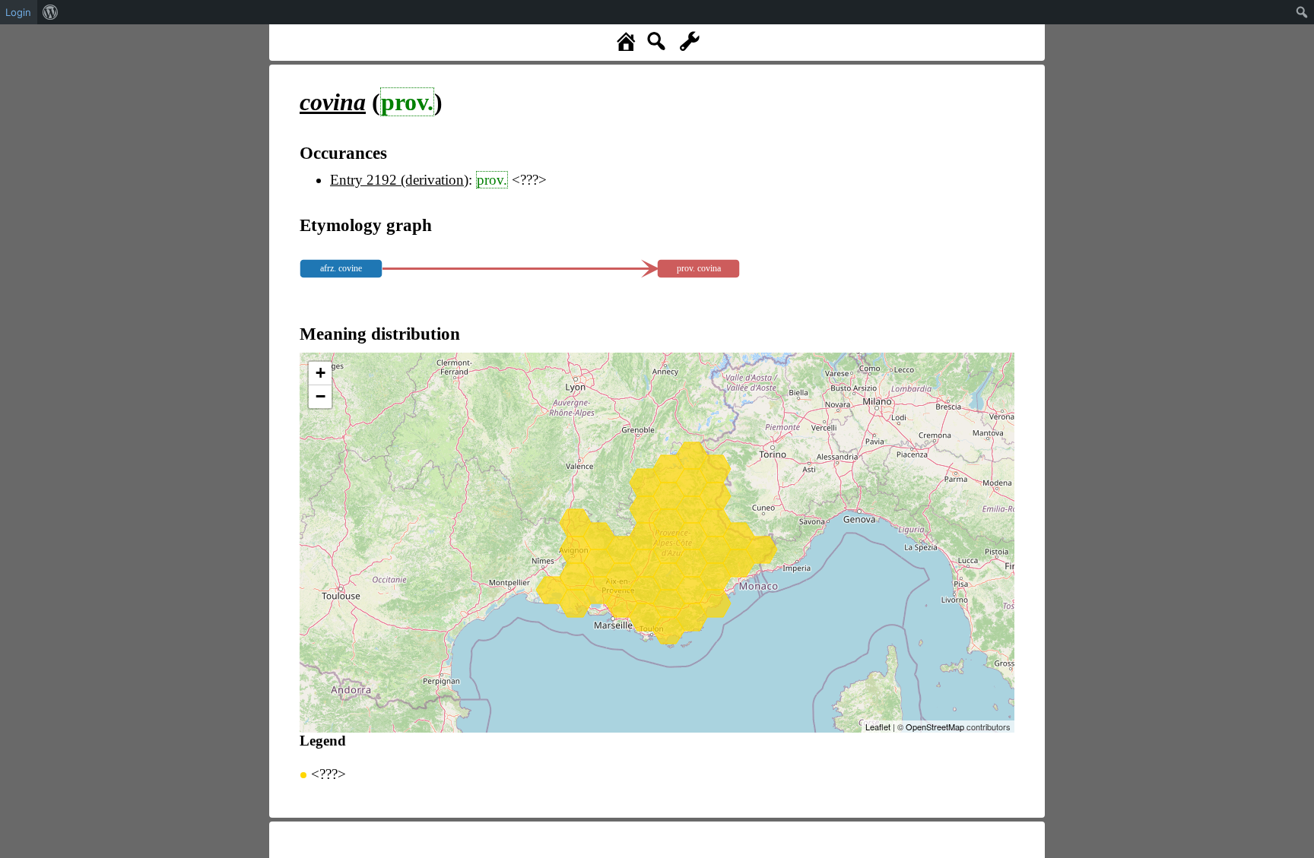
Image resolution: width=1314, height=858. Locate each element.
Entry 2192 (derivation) (399, 180)
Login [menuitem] (18, 12)
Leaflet (877, 726)
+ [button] (320, 372)
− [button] (320, 396)
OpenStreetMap (935, 726)
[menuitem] (50, 12)
